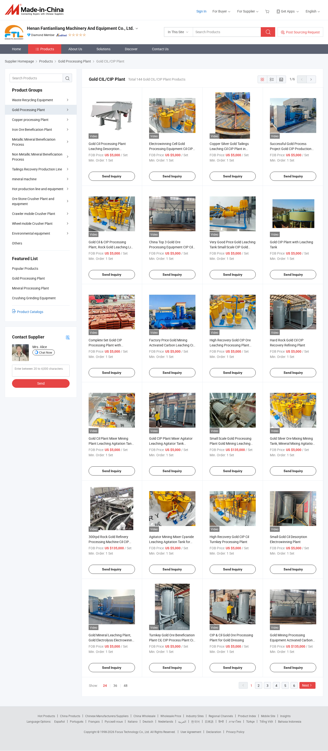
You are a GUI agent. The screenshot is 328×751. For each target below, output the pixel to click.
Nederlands (165, 721)
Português (76, 721)
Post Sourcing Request (303, 32)
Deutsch (148, 721)
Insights (285, 716)
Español (59, 721)
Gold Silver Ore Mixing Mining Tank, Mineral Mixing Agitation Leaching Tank (292, 443)
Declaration (213, 732)
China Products (70, 716)
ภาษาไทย (235, 721)
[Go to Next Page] (311, 79)
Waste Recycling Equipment (32, 100)
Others (17, 243)
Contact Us (160, 49)
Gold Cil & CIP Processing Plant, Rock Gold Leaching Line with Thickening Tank (111, 247)
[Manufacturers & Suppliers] (36, 9)
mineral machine (24, 179)
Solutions (103, 49)
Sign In (201, 11)
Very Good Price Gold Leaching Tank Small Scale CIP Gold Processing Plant (232, 247)
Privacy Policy (235, 732)
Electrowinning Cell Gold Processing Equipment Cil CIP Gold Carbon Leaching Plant (171, 148)
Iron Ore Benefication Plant (32, 129)
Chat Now (45, 352)
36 (115, 685)
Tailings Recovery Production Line (37, 169)
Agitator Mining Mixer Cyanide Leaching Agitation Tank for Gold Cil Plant (171, 541)
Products (47, 49)
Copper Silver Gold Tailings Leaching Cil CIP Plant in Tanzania (229, 148)
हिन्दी (221, 721)
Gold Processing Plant (28, 109)
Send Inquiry (111, 176)
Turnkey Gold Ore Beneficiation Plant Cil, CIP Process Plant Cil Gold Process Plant (172, 640)
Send (41, 383)
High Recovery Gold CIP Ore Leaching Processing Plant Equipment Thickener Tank (230, 345)
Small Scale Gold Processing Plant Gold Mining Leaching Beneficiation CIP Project (230, 443)
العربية (182, 721)
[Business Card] (68, 337)
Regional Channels (221, 716)
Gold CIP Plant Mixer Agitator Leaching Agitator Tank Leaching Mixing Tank (171, 443)
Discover (131, 49)
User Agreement (191, 732)
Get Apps (287, 11)
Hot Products (46, 716)
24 (105, 686)
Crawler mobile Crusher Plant (33, 213)
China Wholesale (144, 716)
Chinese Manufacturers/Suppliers (106, 716)
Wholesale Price (170, 716)
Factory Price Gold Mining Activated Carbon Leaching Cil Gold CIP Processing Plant (171, 345)
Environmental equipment (31, 233)
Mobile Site (268, 716)
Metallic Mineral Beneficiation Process (33, 142)
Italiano (133, 721)
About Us (75, 49)
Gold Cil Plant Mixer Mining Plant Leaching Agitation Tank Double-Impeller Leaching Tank (111, 443)
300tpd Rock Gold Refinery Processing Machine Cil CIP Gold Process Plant (109, 541)
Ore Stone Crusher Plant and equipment (33, 201)
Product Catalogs (30, 311)
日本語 (209, 721)
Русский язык (114, 721)
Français (94, 721)
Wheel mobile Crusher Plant (32, 223)
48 (126, 685)
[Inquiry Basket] (267, 11)
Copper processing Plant (30, 119)
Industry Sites (195, 716)
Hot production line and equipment (37, 189)
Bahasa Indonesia (289, 721)
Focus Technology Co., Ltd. (132, 732)
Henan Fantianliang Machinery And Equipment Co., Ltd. (80, 28)
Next (305, 685)
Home (16, 49)
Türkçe (250, 721)
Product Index (247, 716)
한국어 (195, 721)
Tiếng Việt (266, 721)
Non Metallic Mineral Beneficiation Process (37, 157)
